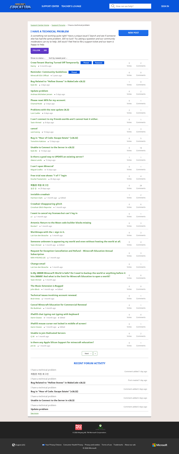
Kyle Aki (34, 85)
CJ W (33, 336)
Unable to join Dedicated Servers (48, 333)
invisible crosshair (40, 194)
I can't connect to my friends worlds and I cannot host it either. (64, 119)
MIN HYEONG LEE (38, 257)
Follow (36, 50)
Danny (33, 66)
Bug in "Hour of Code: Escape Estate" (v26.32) (54, 137)
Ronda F (34, 226)
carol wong (35, 132)
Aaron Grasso (36, 317)
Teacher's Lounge (71, 6)
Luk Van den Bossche (40, 235)
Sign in (165, 6)
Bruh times (35, 298)
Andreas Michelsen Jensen (42, 94)
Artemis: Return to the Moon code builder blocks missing (61, 222)
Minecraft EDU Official (40, 75)
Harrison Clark (37, 198)
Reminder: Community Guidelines (49, 71)
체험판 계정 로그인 (40, 185)
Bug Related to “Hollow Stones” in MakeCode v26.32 (58, 81)
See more (34, 413)
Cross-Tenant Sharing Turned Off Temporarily (55, 62)
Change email (38, 263)
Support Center (50, 6)
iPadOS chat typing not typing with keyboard (55, 314)
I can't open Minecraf (42, 166)
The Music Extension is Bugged (47, 285)
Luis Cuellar (36, 113)
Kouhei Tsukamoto (39, 179)
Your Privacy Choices (53, 445)
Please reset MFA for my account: (48, 100)
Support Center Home (40, 25)
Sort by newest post (57, 58)
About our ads (130, 445)
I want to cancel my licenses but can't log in (54, 213)
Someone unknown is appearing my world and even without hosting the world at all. (76, 241)
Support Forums (58, 25)
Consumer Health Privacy (73, 445)
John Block (35, 289)
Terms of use (107, 445)
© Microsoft (89, 448)
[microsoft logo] (159, 445)
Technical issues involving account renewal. (54, 295)
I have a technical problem (43, 369)
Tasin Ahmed (36, 122)
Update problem (39, 90)
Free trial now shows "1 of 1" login (49, 175)
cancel (34, 128)
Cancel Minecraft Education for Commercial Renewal (59, 304)
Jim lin (33, 346)
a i (32, 216)
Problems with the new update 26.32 (50, 109)
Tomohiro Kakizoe (38, 141)
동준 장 (34, 188)
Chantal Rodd (36, 103)
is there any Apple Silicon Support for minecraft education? (62, 342)
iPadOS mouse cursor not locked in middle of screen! (58, 323)
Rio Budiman (36, 308)
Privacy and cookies (92, 445)
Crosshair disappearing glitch (46, 203)
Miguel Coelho (37, 169)
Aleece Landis (36, 160)
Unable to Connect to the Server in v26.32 (52, 147)
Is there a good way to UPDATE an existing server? (57, 156)
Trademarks (118, 445)
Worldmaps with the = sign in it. (48, 232)
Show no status (37, 58)
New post (133, 32)
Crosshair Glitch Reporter (41, 207)
